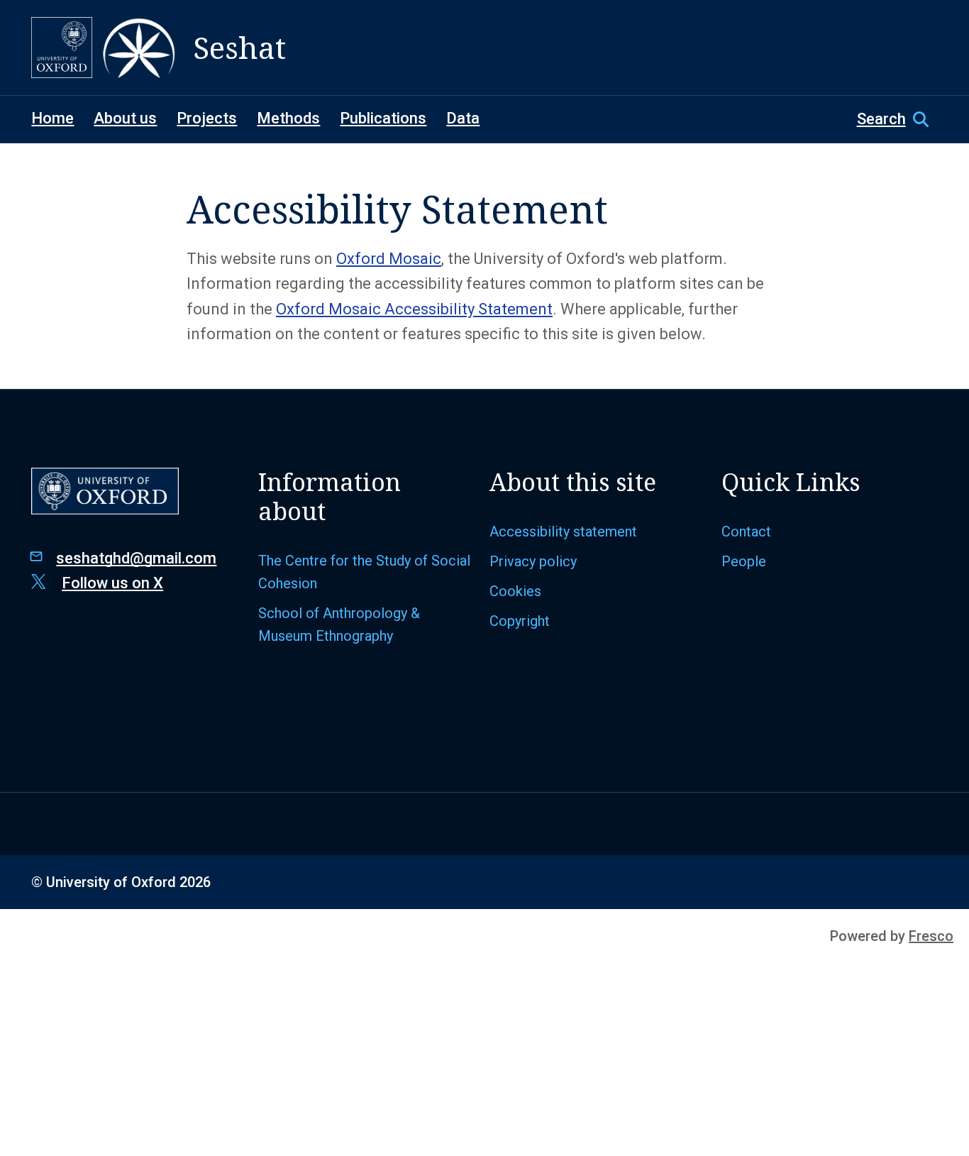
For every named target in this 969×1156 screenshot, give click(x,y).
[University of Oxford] (61, 47)
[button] (897, 119)
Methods (288, 118)
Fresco (931, 936)
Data (463, 118)
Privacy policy (533, 561)
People (743, 561)
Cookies (515, 591)
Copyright (519, 620)
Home (52, 118)
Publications (383, 118)
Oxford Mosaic (388, 259)
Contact (746, 531)
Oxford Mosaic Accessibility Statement (414, 309)
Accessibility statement (563, 531)
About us (125, 118)
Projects (207, 118)
